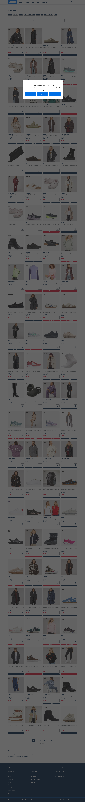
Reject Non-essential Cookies (42, 94)
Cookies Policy (48, 90)
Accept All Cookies (30, 94)
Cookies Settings (55, 94)
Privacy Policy (40, 90)
